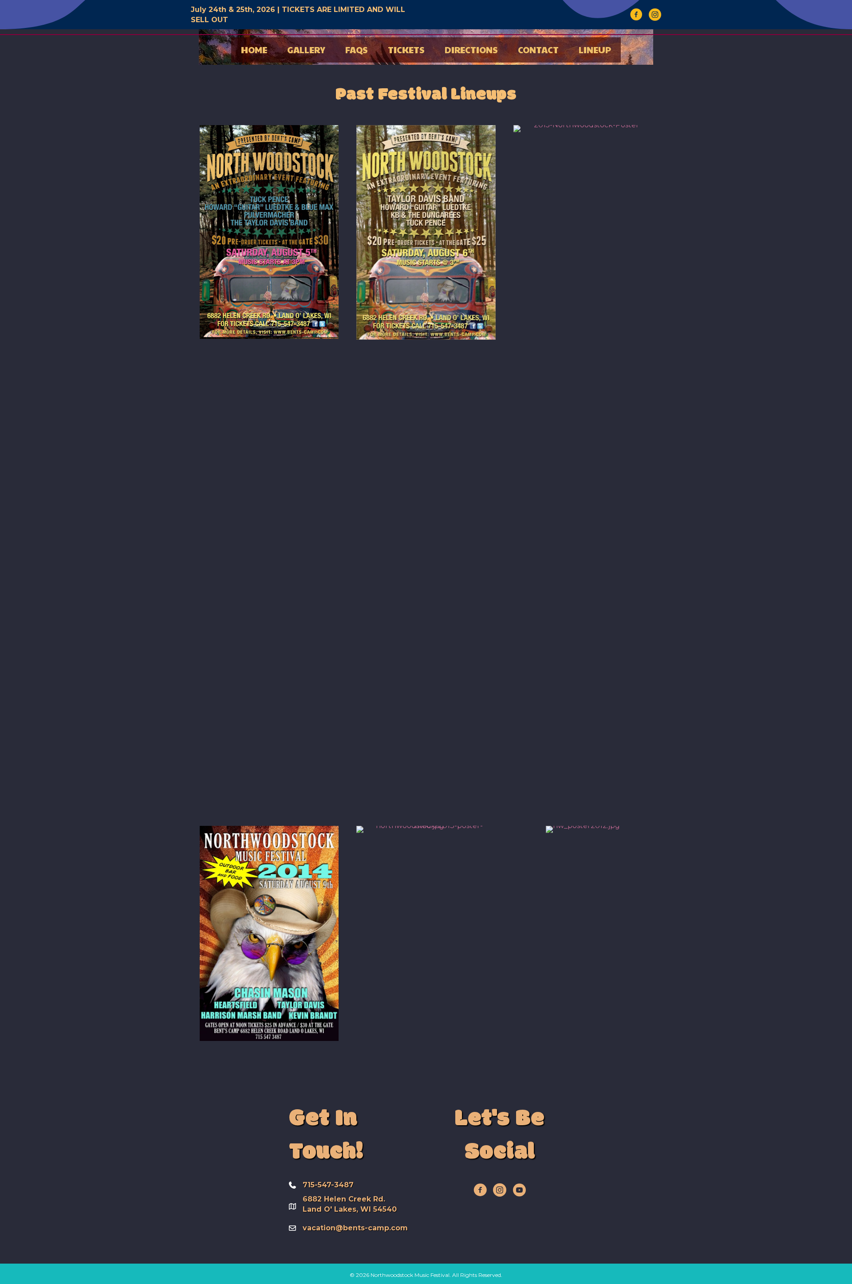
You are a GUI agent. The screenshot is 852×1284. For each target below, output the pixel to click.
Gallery (306, 49)
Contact (538, 49)
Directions (471, 49)
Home (254, 49)
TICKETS (406, 49)
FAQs (356, 49)
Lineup (595, 49)
